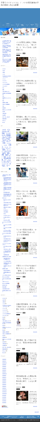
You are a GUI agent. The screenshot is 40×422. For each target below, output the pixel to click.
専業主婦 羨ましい (8, 148)
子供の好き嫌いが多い (7, 202)
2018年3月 (4, 384)
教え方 (4, 153)
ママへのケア (4, 315)
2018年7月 (4, 377)
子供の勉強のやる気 (7, 238)
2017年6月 (4, 400)
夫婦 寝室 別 (4, 139)
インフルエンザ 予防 (6, 131)
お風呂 (3, 72)
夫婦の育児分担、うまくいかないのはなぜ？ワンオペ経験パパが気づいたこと (26, 157)
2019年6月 (4, 366)
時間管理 (4, 337)
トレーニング (27, 25)
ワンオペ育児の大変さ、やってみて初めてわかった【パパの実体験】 (26, 232)
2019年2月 (4, 370)
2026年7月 (4, 361)
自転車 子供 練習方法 (6, 161)
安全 (3, 96)
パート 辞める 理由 (7, 136)
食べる (3, 122)
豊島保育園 (4, 118)
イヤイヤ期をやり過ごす (6, 275)
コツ (3, 136)
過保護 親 (3, 166)
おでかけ (4, 68)
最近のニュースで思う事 (36, 25)
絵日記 (7, 154)
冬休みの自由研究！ (7, 270)
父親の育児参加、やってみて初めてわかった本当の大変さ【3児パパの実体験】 (26, 306)
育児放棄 (5, 159)
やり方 (4, 129)
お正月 (3, 70)
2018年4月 (4, 382)
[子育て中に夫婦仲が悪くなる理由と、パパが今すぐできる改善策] (22, 102)
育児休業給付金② (7, 192)
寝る (3, 100)
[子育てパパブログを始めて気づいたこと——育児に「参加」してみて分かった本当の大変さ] (22, 289)
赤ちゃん (4, 120)
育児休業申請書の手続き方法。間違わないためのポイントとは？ (7, 195)
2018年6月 (4, 379)
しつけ (3, 74)
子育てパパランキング (5, 407)
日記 (3, 106)
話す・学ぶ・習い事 (17, 25)
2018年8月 (4, 375)
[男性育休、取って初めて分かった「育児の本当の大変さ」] (22, 361)
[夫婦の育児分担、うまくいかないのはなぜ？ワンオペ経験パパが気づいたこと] (22, 176)
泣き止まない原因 (7, 220)
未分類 (24, 53)
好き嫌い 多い (8, 141)
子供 (3, 143)
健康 (3, 89)
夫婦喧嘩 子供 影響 (5, 140)
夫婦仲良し (9, 139)
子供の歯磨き (6, 211)
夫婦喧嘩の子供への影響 (6, 256)
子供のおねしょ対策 (7, 249)
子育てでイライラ (5, 281)
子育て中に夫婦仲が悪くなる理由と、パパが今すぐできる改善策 (26, 83)
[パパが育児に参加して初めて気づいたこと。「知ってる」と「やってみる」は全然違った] (22, 66)
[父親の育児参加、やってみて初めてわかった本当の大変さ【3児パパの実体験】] (22, 325)
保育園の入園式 (5, 268)
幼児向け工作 (4, 285)
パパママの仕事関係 (6, 84)
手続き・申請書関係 (6, 104)
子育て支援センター (6, 91)
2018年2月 (4, 386)
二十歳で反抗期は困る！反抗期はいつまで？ (7, 252)
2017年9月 (4, 395)
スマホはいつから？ (7, 215)
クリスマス (4, 80)
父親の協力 (32, 25)
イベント (4, 78)
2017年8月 (4, 397)
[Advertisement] (20, 15)
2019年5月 (4, 368)
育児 (5, 156)
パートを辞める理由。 (7, 261)
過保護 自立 (8, 165)
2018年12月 (4, 373)
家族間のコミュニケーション (8, 25)
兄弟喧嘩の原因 (6, 254)
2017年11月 (4, 391)
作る (3, 87)
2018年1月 (4, 388)
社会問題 (4, 115)
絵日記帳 (6, 155)
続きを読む (35, 72)
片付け (5, 213)
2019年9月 (4, 364)
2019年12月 (4, 362)
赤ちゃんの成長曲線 (5, 283)
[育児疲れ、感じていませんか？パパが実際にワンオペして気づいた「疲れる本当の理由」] (22, 140)
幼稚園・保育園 (22, 25)
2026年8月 (4, 359)
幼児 (3, 149)
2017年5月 (4, 402)
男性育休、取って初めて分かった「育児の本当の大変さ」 (26, 342)
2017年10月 (4, 393)
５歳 (7, 166)
